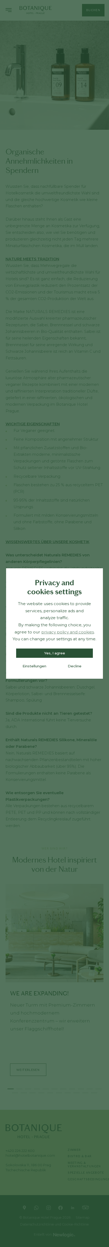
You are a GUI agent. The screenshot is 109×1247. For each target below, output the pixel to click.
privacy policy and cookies (67, 631)
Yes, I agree (54, 653)
